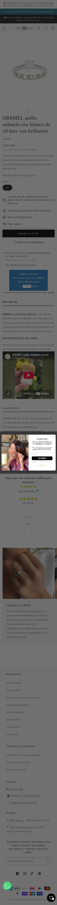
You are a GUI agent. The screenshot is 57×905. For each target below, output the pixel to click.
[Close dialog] (54, 436)
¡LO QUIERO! (42, 458)
